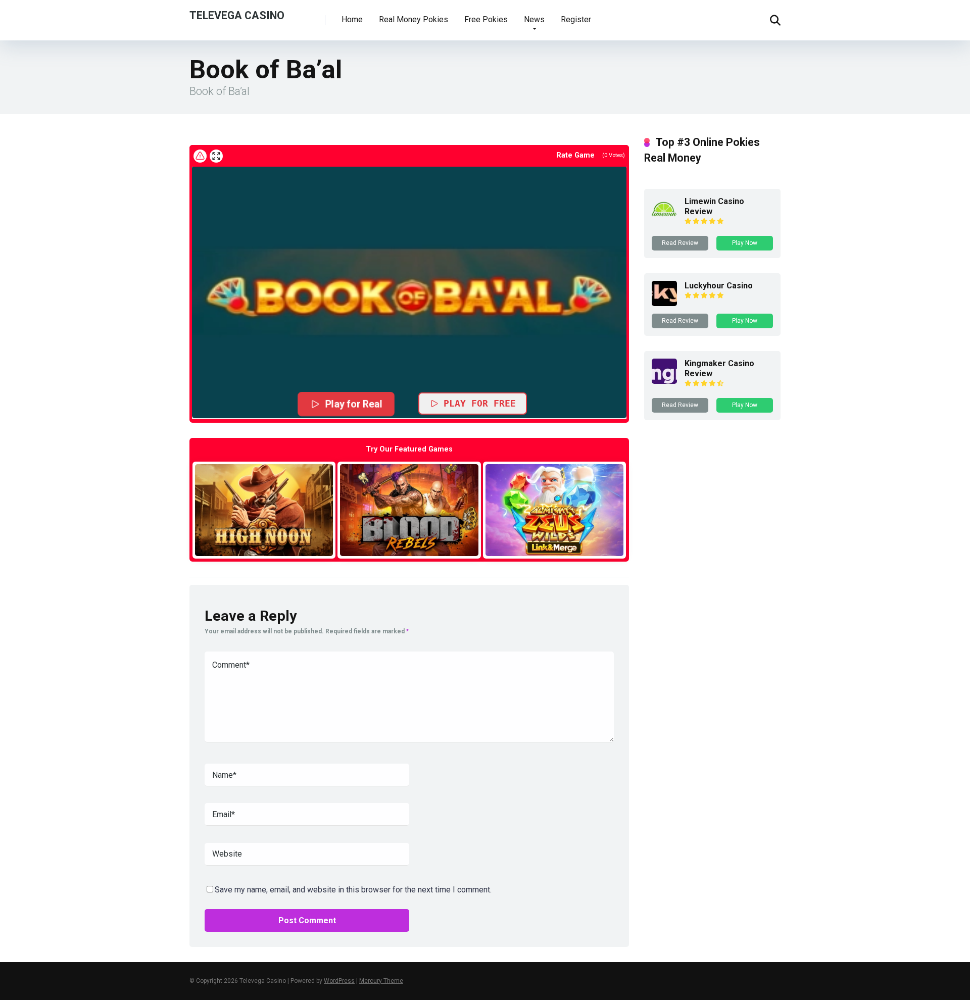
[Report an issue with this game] (200, 156)
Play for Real (353, 404)
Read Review (680, 242)
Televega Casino (236, 15)
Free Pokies (486, 19)
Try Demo (264, 510)
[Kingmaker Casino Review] (664, 381)
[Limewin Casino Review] (664, 219)
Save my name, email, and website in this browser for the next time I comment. (353, 889)
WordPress (339, 980)
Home (352, 19)
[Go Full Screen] (216, 156)
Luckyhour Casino (719, 285)
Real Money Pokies (413, 19)
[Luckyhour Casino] (664, 303)
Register (576, 19)
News (534, 19)
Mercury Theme (381, 980)
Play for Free (480, 403)
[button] (409, 292)
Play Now (744, 242)
